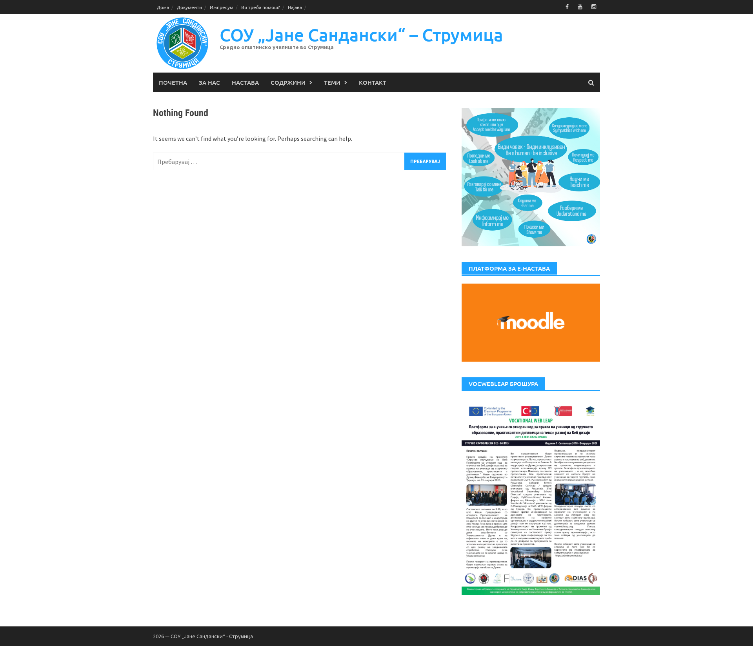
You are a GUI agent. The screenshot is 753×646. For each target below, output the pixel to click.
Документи (189, 7)
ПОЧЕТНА (173, 82)
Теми (332, 82)
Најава (295, 7)
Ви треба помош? (260, 7)
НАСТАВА (245, 82)
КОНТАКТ (372, 82)
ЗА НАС (209, 82)
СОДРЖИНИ (288, 82)
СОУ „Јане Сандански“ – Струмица (361, 34)
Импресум (221, 7)
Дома (163, 7)
